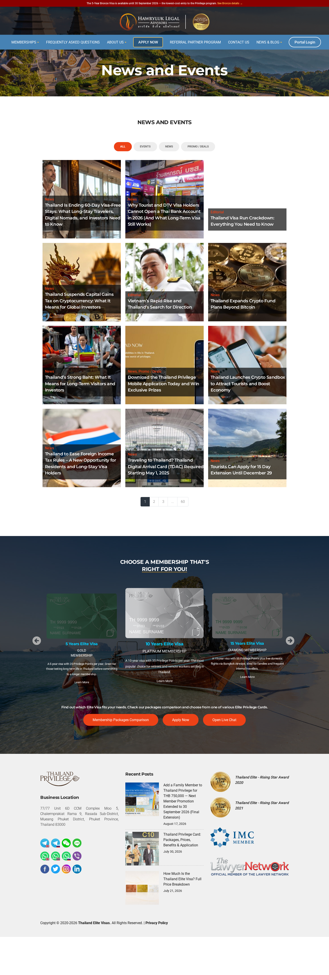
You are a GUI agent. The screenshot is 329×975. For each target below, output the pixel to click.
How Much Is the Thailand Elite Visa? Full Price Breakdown (182, 878)
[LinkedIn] (77, 869)
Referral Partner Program (195, 42)
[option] (82, 638)
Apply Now (148, 42)
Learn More (82, 676)
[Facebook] (44, 869)
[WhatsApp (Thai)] (55, 856)
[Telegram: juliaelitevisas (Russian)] (55, 843)
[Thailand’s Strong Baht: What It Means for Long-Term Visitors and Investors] (82, 365)
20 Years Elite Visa (247, 627)
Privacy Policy (156, 923)
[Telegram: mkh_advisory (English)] (44, 843)
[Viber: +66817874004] (77, 856)
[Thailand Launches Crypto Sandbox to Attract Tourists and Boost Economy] (247, 365)
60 (183, 501)
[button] (36, 640)
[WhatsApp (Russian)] (66, 856)
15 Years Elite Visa (164, 643)
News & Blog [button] (267, 42)
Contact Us (238, 42)
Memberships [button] (23, 42)
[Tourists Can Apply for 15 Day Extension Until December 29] (247, 447)
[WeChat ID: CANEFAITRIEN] (66, 843)
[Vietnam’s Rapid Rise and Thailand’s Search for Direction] (164, 282)
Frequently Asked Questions (73, 42)
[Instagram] (66, 869)
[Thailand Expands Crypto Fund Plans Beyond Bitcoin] (247, 282)
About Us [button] (115, 42)
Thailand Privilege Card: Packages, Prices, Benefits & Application (182, 839)
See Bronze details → (230, 3)
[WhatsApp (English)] (44, 856)
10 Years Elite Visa (82, 643)
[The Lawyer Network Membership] (249, 866)
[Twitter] (55, 869)
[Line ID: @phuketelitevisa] (77, 843)
